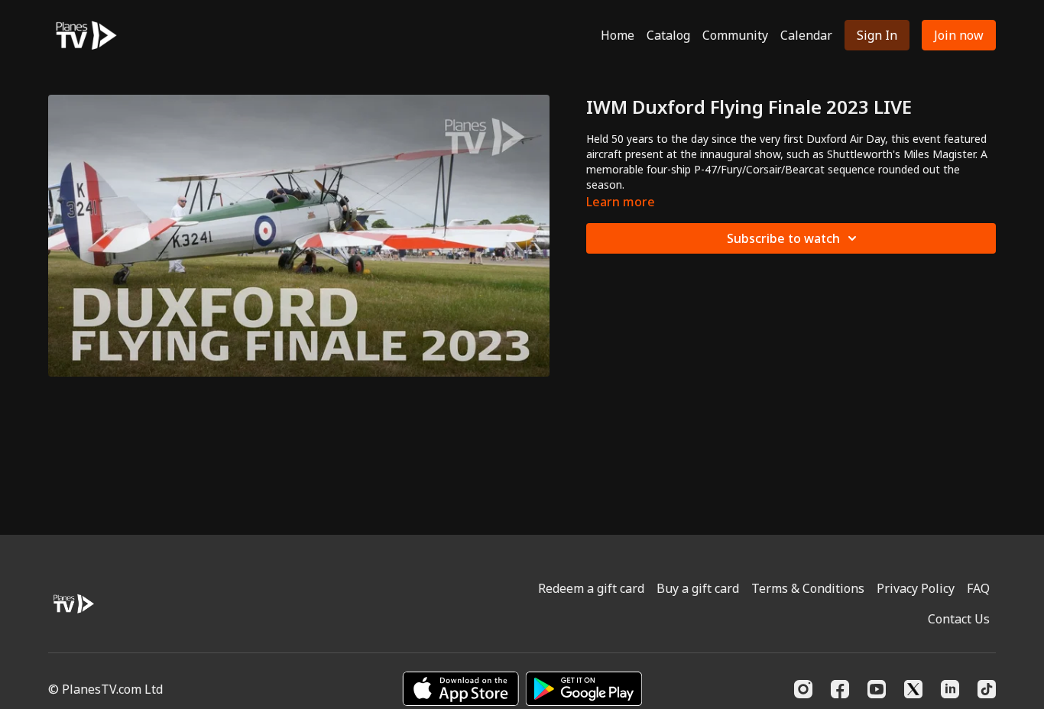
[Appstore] (460, 689)
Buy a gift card (698, 588)
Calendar (806, 35)
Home (617, 35)
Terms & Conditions (807, 588)
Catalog (668, 35)
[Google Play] (584, 689)
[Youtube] (876, 689)
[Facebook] (840, 689)
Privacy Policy (916, 588)
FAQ (978, 588)
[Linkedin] (950, 689)
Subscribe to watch (783, 238)
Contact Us (959, 618)
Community (735, 35)
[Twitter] (913, 689)
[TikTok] (987, 689)
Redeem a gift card (591, 588)
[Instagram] (803, 689)
